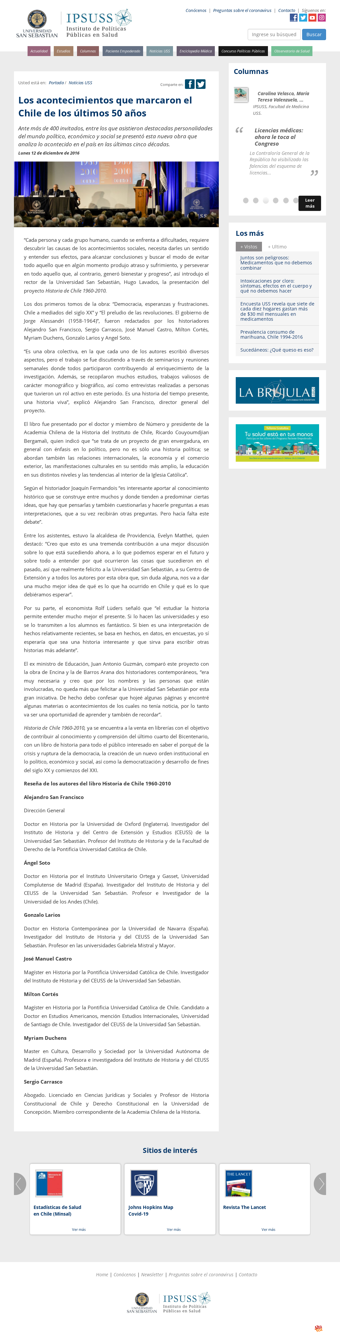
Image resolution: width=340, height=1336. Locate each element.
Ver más (79, 1229)
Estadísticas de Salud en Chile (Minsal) (57, 1210)
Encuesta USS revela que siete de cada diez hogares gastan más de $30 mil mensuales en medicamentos (277, 311)
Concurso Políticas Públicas (243, 50)
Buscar (314, 34)
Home (102, 1274)
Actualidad (39, 50)
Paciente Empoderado (123, 50)
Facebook (294, 18)
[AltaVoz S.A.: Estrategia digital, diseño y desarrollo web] (318, 1328)
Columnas (88, 50)
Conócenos (196, 10)
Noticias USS (159, 50)
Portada (56, 83)
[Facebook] (190, 84)
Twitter (303, 18)
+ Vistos (248, 246)
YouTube (312, 18)
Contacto (286, 10)
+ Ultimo (277, 246)
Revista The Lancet (244, 1207)
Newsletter (152, 1274)
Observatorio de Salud (291, 50)
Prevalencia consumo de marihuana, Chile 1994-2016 (271, 334)
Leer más (310, 203)
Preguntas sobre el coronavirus (242, 10)
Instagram (322, 18)
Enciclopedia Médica (196, 50)
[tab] (249, 246)
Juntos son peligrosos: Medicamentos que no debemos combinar (276, 262)
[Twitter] (201, 84)
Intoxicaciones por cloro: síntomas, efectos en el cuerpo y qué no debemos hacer (276, 286)
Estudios (63, 50)
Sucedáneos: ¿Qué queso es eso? (276, 350)
